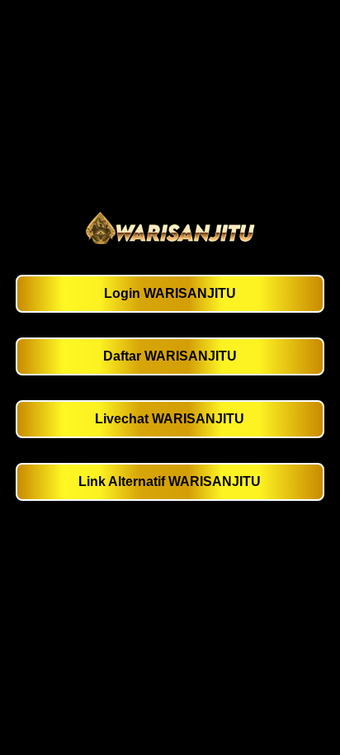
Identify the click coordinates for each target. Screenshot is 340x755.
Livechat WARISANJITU (169, 419)
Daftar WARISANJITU (170, 356)
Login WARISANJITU (170, 293)
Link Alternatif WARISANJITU (169, 481)
